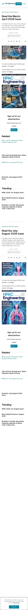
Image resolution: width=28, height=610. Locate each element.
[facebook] (8, 41)
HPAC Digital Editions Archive (10, 12)
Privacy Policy (16, 602)
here (12, 66)
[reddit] (16, 41)
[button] (3, 4)
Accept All (14, 606)
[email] (19, 41)
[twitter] (14, 41)
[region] (14, 603)
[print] (25, 41)
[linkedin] (11, 41)
